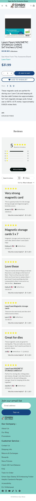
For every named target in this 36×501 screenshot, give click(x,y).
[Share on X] (10, 86)
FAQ (3, 469)
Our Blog (5, 432)
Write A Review (18, 169)
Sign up (16, 412)
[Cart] (34, 6)
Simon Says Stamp (20, 497)
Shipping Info (7, 449)
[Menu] (2, 6)
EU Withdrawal (8, 487)
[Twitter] (16, 491)
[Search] (6, 6)
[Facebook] (3, 491)
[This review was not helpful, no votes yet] (29, 215)
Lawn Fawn (6, 59)
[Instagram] (6, 491)
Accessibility (6, 483)
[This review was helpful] (25, 293)
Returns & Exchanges (10, 453)
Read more (17, 283)
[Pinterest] (19, 491)
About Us (5, 428)
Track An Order (7, 473)
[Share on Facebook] (7, 86)
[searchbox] (9, 178)
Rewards (5, 457)
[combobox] (26, 182)
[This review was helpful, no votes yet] (25, 215)
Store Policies (7, 461)
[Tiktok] (13, 491)
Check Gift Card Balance (11, 465)
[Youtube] (9, 491)
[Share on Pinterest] (13, 86)
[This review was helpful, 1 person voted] (25, 323)
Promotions (6, 436)
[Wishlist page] (31, 6)
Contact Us (6, 445)
